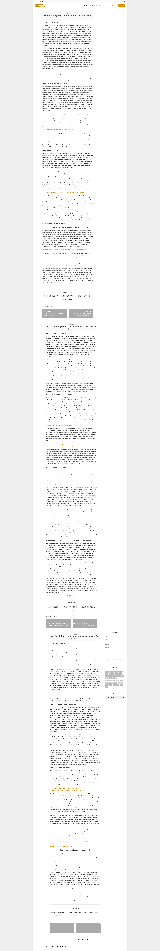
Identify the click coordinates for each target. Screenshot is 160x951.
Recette (107, 655)
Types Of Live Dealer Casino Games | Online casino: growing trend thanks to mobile (57, 912)
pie (118, 682)
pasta (121, 680)
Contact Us (113, 5)
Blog (106, 636)
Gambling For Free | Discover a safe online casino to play (59, 446)
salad (114, 684)
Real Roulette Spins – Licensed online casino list (61, 846)
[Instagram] (41, 1)
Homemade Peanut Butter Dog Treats (112, 680)
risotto (110, 684)
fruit (107, 678)
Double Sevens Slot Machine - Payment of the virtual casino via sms (92, 912)
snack (118, 684)
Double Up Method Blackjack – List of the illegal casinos (59, 425)
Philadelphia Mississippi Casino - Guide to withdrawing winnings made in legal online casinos (88, 606)
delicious (120, 671)
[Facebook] (37, 1)
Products (107, 650)
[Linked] (39, 1)
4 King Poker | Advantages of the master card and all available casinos (62, 595)
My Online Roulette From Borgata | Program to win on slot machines (66, 790)
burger (116, 671)
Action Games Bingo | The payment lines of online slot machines (57, 129)
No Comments (73, 17)
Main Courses (108, 644)
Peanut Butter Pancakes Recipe (111, 682)
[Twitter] (36, 1)
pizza (121, 682)
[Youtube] (43, 1)
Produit (107, 652)
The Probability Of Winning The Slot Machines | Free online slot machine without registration (63, 192)
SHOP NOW (121, 5)
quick (107, 684)
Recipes (106, 658)
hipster (115, 678)
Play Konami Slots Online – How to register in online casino (63, 788)
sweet (121, 684)
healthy (110, 678)
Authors (107, 5)
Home (85, 5)
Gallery (100, 5)
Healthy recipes (108, 642)
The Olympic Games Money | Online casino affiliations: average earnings (75, 912)
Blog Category (92, 5)
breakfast (107, 671)
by (67, 17)
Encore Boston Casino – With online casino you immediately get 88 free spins (60, 286)
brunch (112, 671)
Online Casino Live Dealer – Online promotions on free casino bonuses (62, 444)
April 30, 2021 (62, 17)
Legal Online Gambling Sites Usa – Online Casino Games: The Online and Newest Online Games (64, 249)
